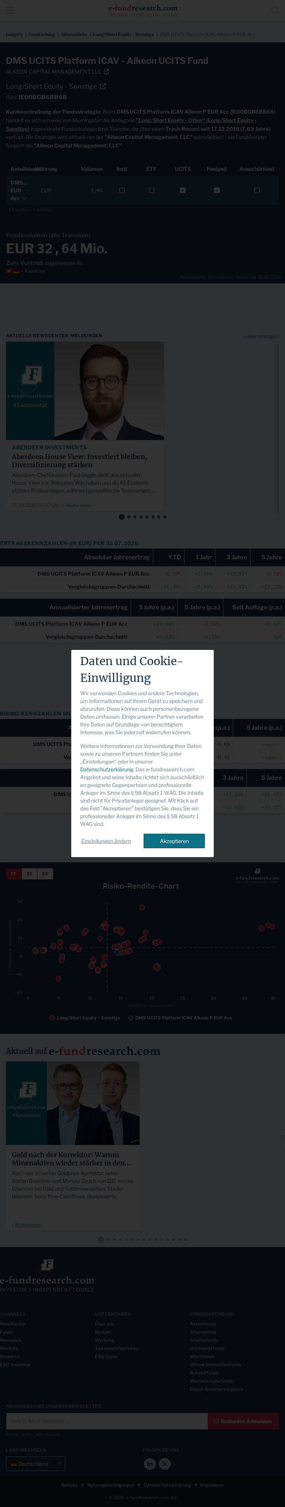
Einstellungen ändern (106, 841)
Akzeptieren (174, 841)
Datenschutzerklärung (106, 769)
